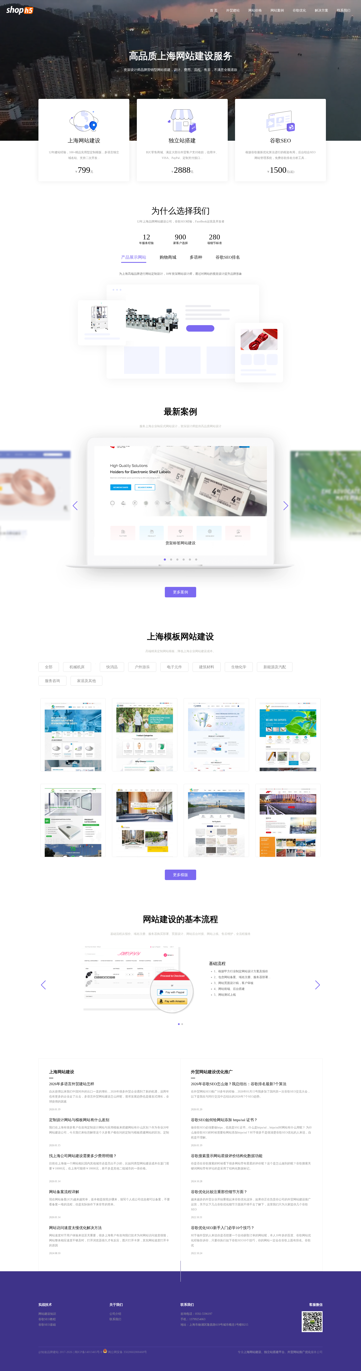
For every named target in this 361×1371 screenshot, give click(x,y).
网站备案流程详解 (64, 1192)
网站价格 (255, 10)
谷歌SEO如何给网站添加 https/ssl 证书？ (224, 1120)
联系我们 (343, 10)
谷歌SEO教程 (47, 1319)
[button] (165, 559)
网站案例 (277, 10)
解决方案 (321, 10)
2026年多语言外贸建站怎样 (71, 1084)
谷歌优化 (299, 10)
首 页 (213, 10)
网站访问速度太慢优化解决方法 (75, 1228)
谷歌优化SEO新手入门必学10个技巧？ (222, 1228)
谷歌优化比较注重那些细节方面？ (219, 1192)
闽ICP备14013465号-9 (88, 1352)
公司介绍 (115, 1313)
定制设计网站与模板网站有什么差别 (79, 1120)
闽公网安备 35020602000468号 (127, 1352)
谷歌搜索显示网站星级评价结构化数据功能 (226, 1156)
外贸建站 (233, 10)
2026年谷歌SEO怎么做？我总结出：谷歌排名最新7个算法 (238, 1084)
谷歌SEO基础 (47, 1324)
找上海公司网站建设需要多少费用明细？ (83, 1156)
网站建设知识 (47, 1313)
